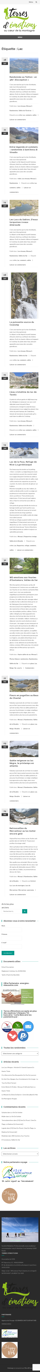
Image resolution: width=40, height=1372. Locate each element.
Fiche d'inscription (8, 967)
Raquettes (20, 545)
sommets (29, 115)
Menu (31, 2)
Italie (19, 178)
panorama (30, 890)
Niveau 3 (29, 106)
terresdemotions (7, 1120)
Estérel (33, 881)
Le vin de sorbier (16, 1112)
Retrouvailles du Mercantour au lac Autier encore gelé (23, 831)
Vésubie (17, 728)
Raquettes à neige (30, 536)
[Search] (24, 911)
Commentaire (29, 668)
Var (15, 668)
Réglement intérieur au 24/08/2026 (14, 971)
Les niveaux (22, 106)
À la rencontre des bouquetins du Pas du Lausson (19, 1075)
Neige (12, 668)
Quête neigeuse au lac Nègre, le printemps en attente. (22, 763)
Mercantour (22, 890)
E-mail (4, 942)
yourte (19, 668)
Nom (3, 926)
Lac (24, 115)
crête (20, 115)
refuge (27, 545)
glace (32, 663)
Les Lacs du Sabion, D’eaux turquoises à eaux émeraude (24, 222)
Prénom (4, 934)
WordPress (28, 1368)
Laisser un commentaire (18, 119)
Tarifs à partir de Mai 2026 (10, 975)
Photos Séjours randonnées (19, 659)
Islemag (10, 1368)
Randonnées (14, 110)
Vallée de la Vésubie (25, 425)
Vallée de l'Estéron (25, 110)
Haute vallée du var (24, 654)
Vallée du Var (23, 256)
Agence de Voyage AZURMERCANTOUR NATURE (19, 1320)
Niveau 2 (33, 178)
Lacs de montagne (18, 885)
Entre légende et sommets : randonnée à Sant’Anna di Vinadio (24, 149)
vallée (34, 115)
